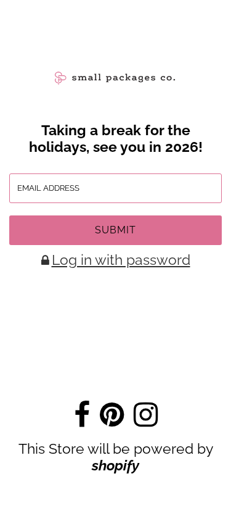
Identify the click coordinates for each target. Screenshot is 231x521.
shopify (115, 465)
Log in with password (121, 259)
